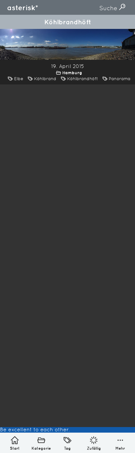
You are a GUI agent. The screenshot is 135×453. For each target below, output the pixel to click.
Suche (109, 8)
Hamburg (72, 72)
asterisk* (22, 7)
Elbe (18, 78)
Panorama (119, 78)
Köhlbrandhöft (82, 78)
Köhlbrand (45, 78)
